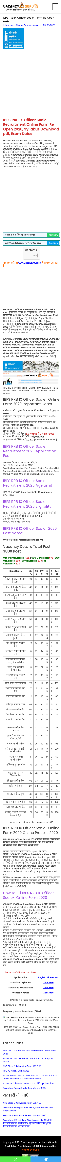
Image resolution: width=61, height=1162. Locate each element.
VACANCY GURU (30, 1150)
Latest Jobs (9, 25)
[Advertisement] (30, 85)
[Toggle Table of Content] (33, 255)
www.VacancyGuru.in (29, 262)
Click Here (48, 982)
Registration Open (48, 977)
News (19, 25)
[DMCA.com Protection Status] (30, 1155)
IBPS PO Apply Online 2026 (16, 1070)
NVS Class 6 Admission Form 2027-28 (22, 1066)
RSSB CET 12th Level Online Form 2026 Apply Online (28, 1083)
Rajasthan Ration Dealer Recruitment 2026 (24, 1088)
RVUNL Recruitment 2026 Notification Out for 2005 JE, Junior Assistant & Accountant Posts (30, 1077)
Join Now (53, 234)
